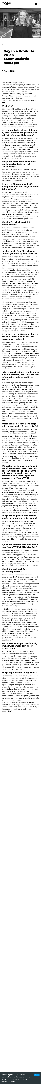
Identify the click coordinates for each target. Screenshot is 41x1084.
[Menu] (36, 4)
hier (3, 103)
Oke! (37, 1075)
